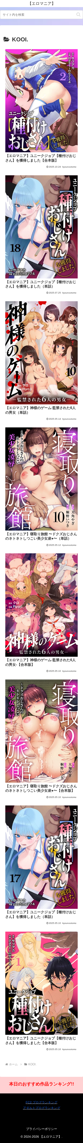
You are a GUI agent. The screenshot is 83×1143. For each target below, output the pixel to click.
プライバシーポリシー (41, 1129)
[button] (78, 14)
